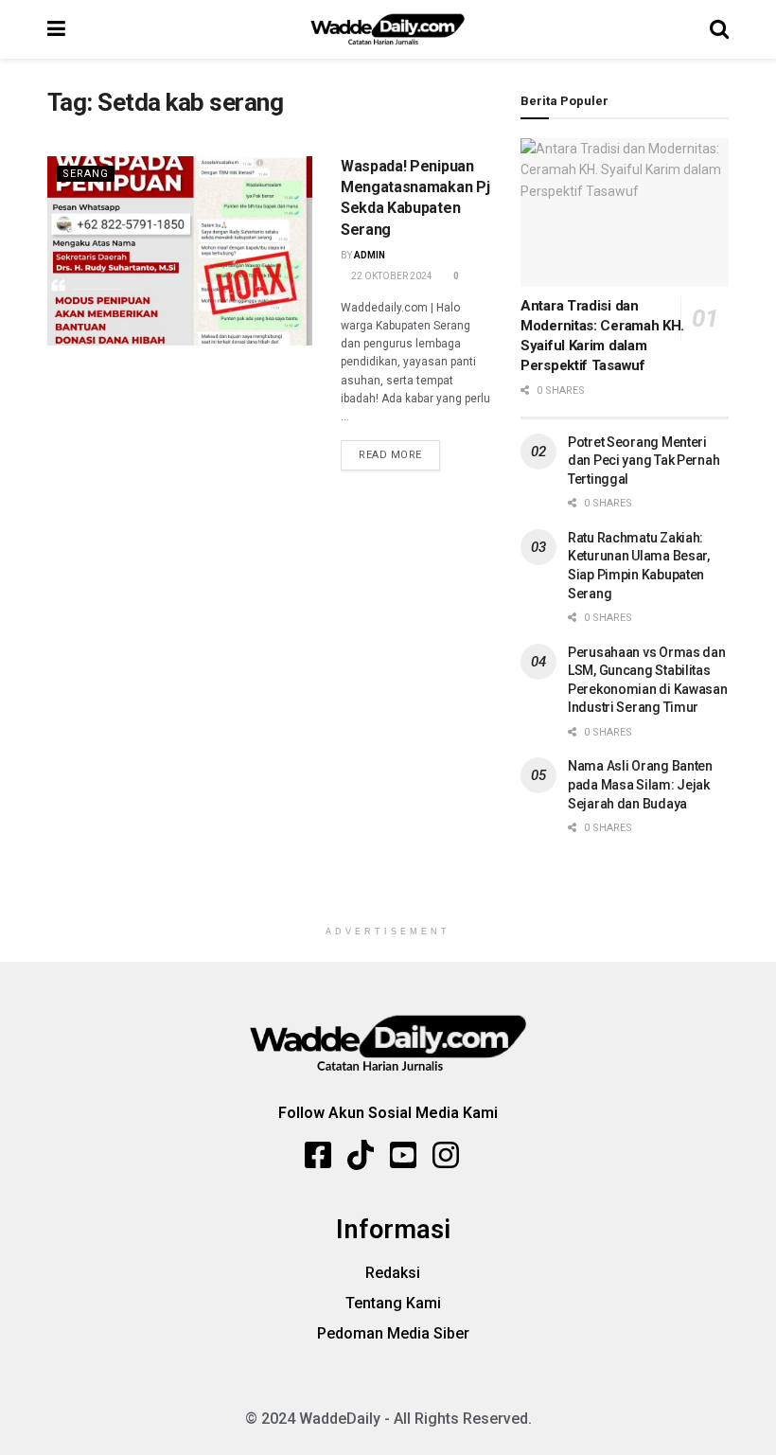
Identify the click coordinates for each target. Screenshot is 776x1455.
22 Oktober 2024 (390, 276)
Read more (390, 455)
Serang (85, 174)
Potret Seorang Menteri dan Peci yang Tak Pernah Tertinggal (643, 461)
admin (369, 255)
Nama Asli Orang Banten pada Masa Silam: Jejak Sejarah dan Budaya (640, 784)
